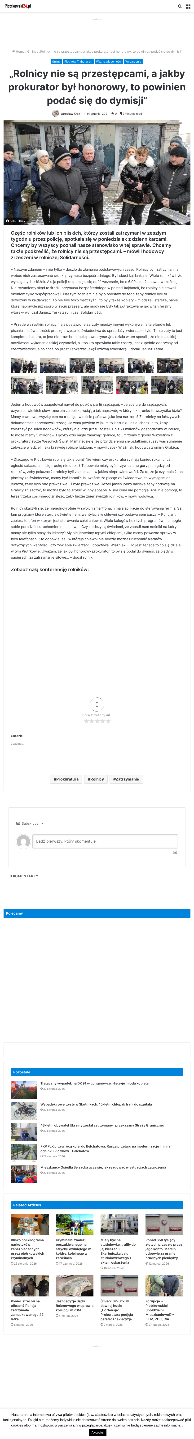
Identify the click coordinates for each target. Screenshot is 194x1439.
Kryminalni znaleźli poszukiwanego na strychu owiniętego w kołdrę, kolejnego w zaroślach (73, 1249)
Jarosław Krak (70, 113)
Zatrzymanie (127, 779)
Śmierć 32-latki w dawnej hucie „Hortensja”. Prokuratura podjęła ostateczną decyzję (117, 1310)
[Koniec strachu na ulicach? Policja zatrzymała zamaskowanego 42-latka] (30, 1285)
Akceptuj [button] (98, 1432)
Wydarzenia (133, 61)
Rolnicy (97, 779)
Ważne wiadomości (109, 61)
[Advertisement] (97, 32)
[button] (24, 365)
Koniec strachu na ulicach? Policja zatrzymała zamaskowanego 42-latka (28, 1310)
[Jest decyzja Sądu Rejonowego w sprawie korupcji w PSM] (75, 1285)
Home (20, 51)
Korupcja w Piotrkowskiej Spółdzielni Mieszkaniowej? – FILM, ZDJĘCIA (160, 1310)
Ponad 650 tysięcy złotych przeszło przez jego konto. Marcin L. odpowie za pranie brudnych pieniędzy (164, 1249)
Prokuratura (67, 779)
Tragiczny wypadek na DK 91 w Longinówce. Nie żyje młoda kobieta (94, 1083)
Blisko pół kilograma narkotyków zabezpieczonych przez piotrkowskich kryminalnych (27, 1249)
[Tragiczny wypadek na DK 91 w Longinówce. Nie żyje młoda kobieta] (24, 1090)
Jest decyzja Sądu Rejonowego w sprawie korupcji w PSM (74, 1305)
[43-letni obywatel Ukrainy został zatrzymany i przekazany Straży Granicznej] (24, 1132)
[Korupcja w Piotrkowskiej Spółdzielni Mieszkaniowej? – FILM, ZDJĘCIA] (164, 1285)
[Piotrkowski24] (18, 6)
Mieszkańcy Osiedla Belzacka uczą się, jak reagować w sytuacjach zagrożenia (103, 1167)
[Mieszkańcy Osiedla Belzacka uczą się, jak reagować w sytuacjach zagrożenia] (24, 1174)
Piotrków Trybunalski (78, 61)
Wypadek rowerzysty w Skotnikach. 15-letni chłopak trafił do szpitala (96, 1104)
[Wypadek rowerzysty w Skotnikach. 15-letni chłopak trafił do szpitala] (24, 1111)
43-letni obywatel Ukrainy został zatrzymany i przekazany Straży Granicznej (102, 1125)
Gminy (31, 51)
